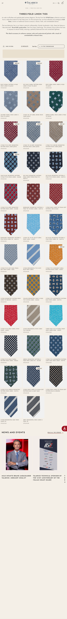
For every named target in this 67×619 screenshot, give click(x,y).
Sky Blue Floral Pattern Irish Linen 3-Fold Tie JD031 (32, 85)
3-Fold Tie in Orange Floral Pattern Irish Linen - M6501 (55, 268)
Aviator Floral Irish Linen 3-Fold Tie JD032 (10, 115)
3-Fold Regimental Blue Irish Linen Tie (10, 420)
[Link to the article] (17, 462)
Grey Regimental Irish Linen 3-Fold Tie (33, 420)
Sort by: (34, 46)
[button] (3, 3)
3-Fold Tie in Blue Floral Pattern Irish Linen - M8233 (9, 360)
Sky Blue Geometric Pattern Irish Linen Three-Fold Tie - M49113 (32, 177)
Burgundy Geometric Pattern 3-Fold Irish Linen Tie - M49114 (11, 238)
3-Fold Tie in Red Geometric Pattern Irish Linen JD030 (9, 145)
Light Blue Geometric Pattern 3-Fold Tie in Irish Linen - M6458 (11, 176)
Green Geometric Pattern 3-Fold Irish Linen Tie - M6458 (32, 360)
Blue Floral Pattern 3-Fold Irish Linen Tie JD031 (9, 85)
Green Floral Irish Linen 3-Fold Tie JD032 (56, 115)
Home (26, 8)
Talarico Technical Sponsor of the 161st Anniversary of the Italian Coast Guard (47, 478)
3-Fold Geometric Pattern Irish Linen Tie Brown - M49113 (11, 299)
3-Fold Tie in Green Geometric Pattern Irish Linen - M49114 (10, 390)
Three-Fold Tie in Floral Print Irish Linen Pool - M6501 (55, 329)
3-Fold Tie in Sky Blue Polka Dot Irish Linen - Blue (9, 268)
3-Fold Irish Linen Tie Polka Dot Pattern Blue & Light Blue (33, 390)
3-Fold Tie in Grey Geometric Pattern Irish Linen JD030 (32, 145)
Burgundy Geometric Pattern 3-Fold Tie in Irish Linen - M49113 (33, 208)
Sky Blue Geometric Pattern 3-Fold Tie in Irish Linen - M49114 (55, 176)
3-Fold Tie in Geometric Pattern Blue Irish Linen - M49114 (56, 299)
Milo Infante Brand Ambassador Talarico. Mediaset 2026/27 (16, 477)
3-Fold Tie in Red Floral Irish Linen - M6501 (10, 329)
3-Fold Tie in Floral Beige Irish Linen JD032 (33, 115)
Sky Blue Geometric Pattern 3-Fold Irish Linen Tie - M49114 (55, 238)
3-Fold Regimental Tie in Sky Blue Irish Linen (32, 268)
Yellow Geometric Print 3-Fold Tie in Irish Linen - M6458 (33, 299)
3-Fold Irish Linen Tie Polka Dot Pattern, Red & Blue (56, 208)
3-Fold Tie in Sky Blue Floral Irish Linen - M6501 (32, 238)
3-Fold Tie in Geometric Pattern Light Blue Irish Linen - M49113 (56, 360)
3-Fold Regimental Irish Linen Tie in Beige (32, 329)
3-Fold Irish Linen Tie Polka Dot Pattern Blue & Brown (56, 390)
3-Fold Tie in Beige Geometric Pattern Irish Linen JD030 (55, 145)
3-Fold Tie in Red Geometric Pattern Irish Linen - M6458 (9, 208)
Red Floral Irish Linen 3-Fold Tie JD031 (55, 85)
